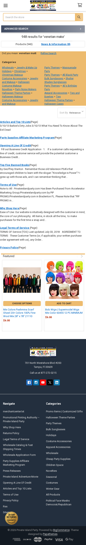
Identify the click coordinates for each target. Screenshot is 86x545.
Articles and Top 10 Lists (15, 121)
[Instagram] (36, 382)
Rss (5, 506)
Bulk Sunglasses (54, 78)
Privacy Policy (9, 247)
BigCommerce (61, 530)
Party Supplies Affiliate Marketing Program (27, 137)
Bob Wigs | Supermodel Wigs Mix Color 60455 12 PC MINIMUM (64, 311)
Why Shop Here (9, 208)
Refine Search (48, 53)
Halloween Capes (54, 103)
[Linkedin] (57, 382)
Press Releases (12, 470)
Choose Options (22, 303)
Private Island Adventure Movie (20, 476)
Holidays (7, 71)
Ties (58, 96)
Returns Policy (11, 433)
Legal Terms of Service (15, 227)
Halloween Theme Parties (16, 93)
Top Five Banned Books (14, 164)
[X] (50, 382)
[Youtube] (43, 382)
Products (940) (24, 44)
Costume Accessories (14, 78)
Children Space (54, 464)
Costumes (52, 482)
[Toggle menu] (5, 5)
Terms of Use (8, 184)
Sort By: (64, 112)
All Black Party (70, 74)
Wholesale (8, 67)
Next (81, 256)
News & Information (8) (55, 44)
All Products (53, 494)
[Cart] (80, 5)
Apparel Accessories (55, 93)
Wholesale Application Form (19, 454)
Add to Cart (64, 303)
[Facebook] (29, 382)
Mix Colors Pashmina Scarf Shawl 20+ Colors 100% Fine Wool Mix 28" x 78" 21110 (19, 313)
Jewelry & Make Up (26, 67)
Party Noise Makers (25, 89)
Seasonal (51, 476)
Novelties (7, 89)
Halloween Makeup (12, 96)
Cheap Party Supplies (58, 458)
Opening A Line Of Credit (15, 145)
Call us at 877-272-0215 (43, 372)
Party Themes (52, 67)
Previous (77, 256)
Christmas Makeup (12, 74)
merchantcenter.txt (13, 411)
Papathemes (50, 534)
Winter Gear (52, 488)
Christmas (20, 71)
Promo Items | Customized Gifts (64, 411)
